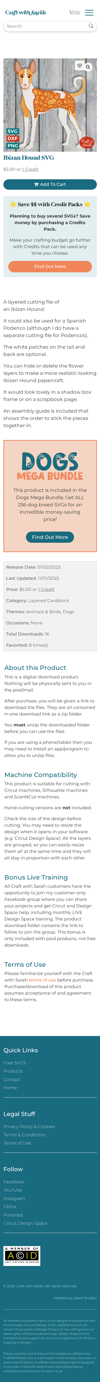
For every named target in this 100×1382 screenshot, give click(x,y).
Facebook (13, 1182)
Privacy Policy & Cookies (29, 1126)
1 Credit (46, 589)
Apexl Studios (85, 1298)
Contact (11, 1079)
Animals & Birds (43, 611)
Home (10, 1088)
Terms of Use (17, 1143)
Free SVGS (14, 1063)
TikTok (10, 1206)
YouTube (12, 1190)
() (77, 12)
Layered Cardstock (48, 600)
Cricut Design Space (25, 1223)
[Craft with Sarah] (25, 13)
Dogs (68, 611)
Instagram (14, 1198)
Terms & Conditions (24, 1135)
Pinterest (13, 1215)
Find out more (50, 266)
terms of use (42, 980)
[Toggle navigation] (89, 13)
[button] (88, 67)
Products (13, 1071)
